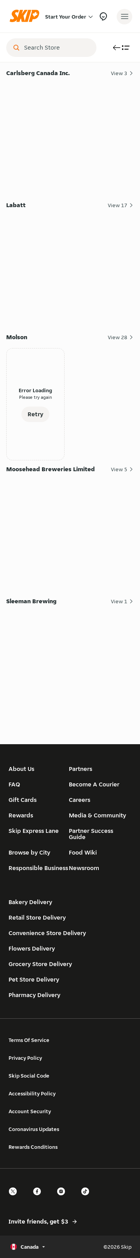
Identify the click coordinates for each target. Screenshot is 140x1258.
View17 (117, 205)
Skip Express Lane (34, 831)
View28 (117, 337)
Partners (80, 769)
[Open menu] (124, 16)
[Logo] (26, 16)
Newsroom (84, 868)
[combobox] (56, 48)
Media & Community (97, 815)
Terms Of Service (29, 1040)
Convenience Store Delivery (47, 933)
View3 (119, 73)
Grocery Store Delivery (40, 964)
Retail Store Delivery (37, 917)
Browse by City (29, 852)
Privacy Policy (25, 1057)
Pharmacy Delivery (34, 995)
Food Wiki (83, 852)
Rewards (21, 815)
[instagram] (63, 1198)
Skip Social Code (29, 1075)
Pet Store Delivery (34, 979)
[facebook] (39, 1198)
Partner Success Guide (91, 834)
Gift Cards (23, 800)
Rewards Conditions (33, 1146)
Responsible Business (38, 868)
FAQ (14, 784)
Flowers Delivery (32, 948)
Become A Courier (94, 784)
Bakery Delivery (30, 902)
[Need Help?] (103, 16)
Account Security (30, 1111)
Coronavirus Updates (34, 1129)
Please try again (35, 397)
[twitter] (15, 1198)
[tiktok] (87, 1198)
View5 (119, 469)
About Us (21, 769)
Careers (79, 800)
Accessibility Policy (32, 1093)
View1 (119, 601)
